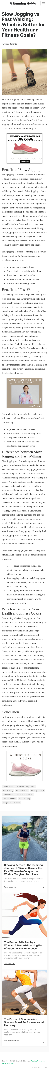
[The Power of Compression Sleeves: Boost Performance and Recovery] (24, 992)
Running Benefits (9, 44)
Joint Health (8, 795)
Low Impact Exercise (24, 795)
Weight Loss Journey (11, 803)
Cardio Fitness (8, 787)
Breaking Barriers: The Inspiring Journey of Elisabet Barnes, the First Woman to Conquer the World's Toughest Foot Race (23, 870)
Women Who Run (9, 964)
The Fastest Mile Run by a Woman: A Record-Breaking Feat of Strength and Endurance (23, 945)
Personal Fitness (9, 799)
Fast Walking (8, 790)
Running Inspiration (10, 887)
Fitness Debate (22, 790)
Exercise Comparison (25, 787)
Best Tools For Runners (11, 1040)
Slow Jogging (24, 799)
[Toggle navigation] (43, 3)
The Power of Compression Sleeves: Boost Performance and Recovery (24, 1022)
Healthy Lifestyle (37, 790)
